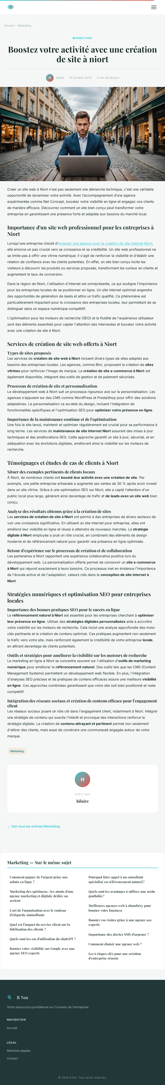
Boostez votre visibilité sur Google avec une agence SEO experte (42, 950)
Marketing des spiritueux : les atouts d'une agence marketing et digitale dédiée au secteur (41, 896)
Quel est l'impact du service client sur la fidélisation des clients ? (40, 926)
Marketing (24, 25)
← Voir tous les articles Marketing (33, 826)
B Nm (22, 997)
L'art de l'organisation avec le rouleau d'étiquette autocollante (38, 912)
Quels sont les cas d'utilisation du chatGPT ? (43, 939)
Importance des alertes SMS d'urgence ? (119, 934)
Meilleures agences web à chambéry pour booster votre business (120, 907)
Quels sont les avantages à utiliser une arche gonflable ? (122, 893)
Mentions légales (19, 1050)
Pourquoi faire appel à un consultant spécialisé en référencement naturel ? (116, 879)
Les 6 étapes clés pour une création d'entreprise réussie (115, 956)
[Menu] (154, 7)
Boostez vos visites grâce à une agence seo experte (120, 922)
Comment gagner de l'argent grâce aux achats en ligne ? (39, 879)
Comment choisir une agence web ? (115, 944)
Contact (12, 1058)
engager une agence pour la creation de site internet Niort (105, 243)
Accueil (9, 25)
